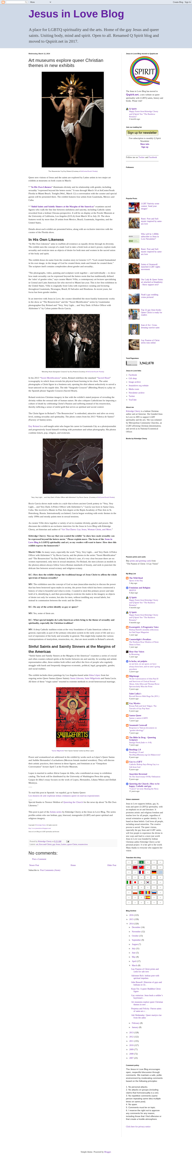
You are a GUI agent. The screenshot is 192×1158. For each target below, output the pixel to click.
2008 (131, 1054)
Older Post (111, 865)
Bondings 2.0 (135, 750)
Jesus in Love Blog (76, 14)
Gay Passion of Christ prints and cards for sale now (145, 970)
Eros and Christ (45, 844)
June (134, 953)
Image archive (135, 382)
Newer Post (34, 865)
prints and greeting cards (140, 561)
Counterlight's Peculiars (140, 639)
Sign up (144, 147)
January (135, 1027)
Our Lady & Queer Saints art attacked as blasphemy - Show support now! (152, 282)
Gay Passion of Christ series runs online (150, 341)
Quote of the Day (136, 580)
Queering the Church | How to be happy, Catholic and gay (144, 785)
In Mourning (134, 654)
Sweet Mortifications (50, 378)
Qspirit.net (132, 94)
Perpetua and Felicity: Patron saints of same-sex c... (146, 1009)
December (136, 927)
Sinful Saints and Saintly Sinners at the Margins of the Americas (62, 206)
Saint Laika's (135, 694)
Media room (134, 389)
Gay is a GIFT (135, 762)
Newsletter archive (136, 393)
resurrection (83, 844)
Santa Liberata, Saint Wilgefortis (85, 678)
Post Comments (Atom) (50, 870)
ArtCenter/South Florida (89, 171)
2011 (131, 1041)
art (37, 844)
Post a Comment (39, 859)
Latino (63, 844)
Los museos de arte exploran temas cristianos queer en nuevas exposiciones (63, 795)
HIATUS (132, 590)
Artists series (56, 812)
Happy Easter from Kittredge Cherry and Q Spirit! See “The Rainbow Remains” (143, 114)
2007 (131, 1058)
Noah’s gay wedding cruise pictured (149, 296)
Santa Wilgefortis (58, 751)
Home (73, 865)
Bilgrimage (134, 676)
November (136, 932)
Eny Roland (34, 426)
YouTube (132, 400)
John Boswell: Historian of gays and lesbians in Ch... (146, 983)
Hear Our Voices (136, 652)
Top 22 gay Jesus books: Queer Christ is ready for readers (151, 312)
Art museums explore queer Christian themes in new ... (147, 1003)
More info (144, 144)
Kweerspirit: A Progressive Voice (144, 627)
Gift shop (133, 378)
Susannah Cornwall (138, 725)
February (136, 1023)
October (135, 936)
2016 (131, 915)
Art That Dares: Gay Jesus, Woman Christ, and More (86, 529)
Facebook (153, 157)
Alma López (94, 675)
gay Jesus (56, 844)
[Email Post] (68, 841)
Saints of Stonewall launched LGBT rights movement (150, 267)
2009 (131, 1049)
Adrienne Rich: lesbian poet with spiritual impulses (145, 977)
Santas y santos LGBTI (138, 718)
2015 (131, 919)
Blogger (107, 1152)
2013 (131, 1032)
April (134, 961)
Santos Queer (135, 715)
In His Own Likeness (41, 187)
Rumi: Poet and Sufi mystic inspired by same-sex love (151, 221)
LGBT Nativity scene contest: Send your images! (150, 206)
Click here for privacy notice (138, 1127)
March (135, 965)
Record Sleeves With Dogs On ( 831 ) (144, 696)
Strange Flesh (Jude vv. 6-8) (140, 742)
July (134, 948)
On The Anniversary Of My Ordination (144, 776)
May (134, 957)
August (135, 944)
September (136, 940)
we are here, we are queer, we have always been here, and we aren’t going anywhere (144, 666)
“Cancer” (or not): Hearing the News (143, 789)
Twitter (141, 157)
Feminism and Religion (139, 588)
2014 (131, 924)
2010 (131, 1045)
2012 (131, 1037)
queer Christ (72, 844)
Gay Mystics (134, 703)
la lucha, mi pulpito (138, 661)
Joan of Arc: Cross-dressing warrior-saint (150, 326)
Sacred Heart (104, 378)
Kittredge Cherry (41, 825)
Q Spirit (133, 109)
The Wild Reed (136, 578)
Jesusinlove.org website (138, 385)
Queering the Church (73, 802)
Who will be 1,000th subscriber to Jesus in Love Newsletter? (150, 236)
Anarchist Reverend (138, 774)
